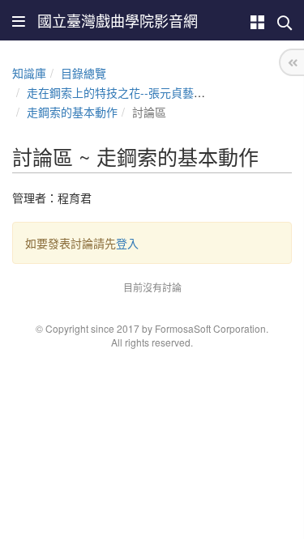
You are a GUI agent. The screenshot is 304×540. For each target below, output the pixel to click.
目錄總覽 (83, 73)
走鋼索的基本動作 (72, 112)
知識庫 (29, 73)
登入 (127, 243)
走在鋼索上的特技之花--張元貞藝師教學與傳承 (144, 92)
